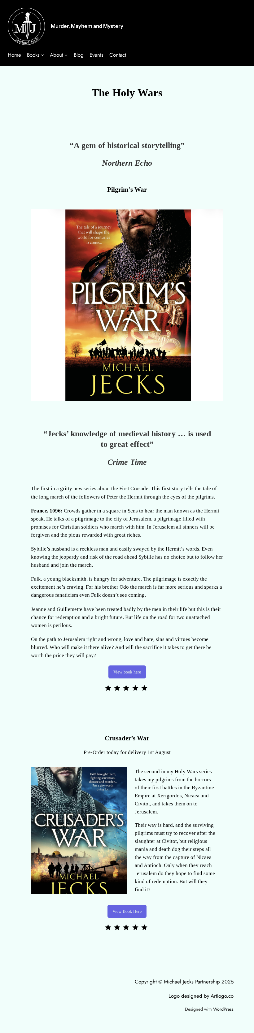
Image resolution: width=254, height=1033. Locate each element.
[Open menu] (42, 54)
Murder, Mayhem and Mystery (87, 26)
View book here (127, 671)
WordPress (223, 1009)
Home (14, 55)
